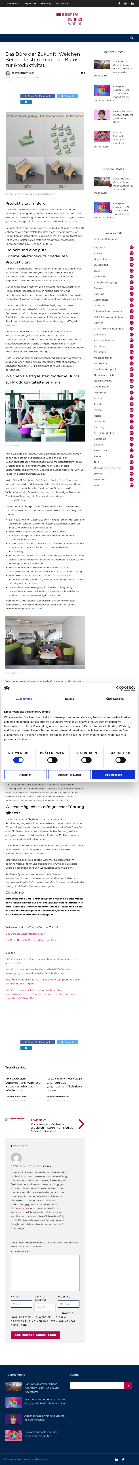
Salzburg (99, 427)
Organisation (101, 386)
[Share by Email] (26, 102)
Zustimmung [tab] (24, 698)
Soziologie (100, 438)
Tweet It (69, 96)
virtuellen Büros (20, 1208)
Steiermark (100, 450)
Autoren (99, 253)
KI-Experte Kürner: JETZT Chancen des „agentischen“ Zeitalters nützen (65, 1084)
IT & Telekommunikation (108, 317)
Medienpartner (103, 357)
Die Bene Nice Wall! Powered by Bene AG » (30, 940)
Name (16, 1296)
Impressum (30, 3)
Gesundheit (101, 299)
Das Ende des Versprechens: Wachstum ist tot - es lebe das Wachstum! (24, 1084)
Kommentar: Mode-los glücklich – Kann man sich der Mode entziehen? (53, 1128)
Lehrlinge (100, 346)
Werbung (46, 3)
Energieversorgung (105, 282)
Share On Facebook (39, 96)
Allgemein (100, 247)
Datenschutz (12, 3)
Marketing (100, 351)
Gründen (99, 305)
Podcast (98, 398)
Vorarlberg (100, 479)
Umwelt (98, 473)
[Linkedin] (132, 3)
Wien (97, 485)
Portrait (98, 409)
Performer (100, 392)
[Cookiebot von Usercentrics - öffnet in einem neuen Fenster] (119, 688)
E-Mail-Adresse (42, 1298)
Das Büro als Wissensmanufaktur (25, 933)
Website (64, 1296)
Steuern (98, 456)
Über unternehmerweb (107, 467)
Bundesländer (102, 259)
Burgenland (101, 264)
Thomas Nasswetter (23, 72)
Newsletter (62, 3)
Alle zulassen (113, 774)
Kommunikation (104, 340)
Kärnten (99, 322)
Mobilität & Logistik (105, 369)
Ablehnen (25, 774)
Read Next (38, 1120)
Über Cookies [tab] (115, 698)
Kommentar (20, 1251)
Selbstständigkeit (104, 433)
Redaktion (100, 421)
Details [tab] (69, 698)
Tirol (96, 462)
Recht (97, 415)
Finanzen (99, 288)
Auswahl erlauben (69, 774)
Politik (98, 404)
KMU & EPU (100, 334)
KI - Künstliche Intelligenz (109, 328)
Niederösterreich (104, 375)
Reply (47, 1166)
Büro (97, 270)
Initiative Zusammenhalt (108, 311)
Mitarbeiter (100, 363)
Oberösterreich (103, 380)
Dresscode (100, 276)
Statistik (99, 444)
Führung (99, 293)
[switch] (52, 760)
